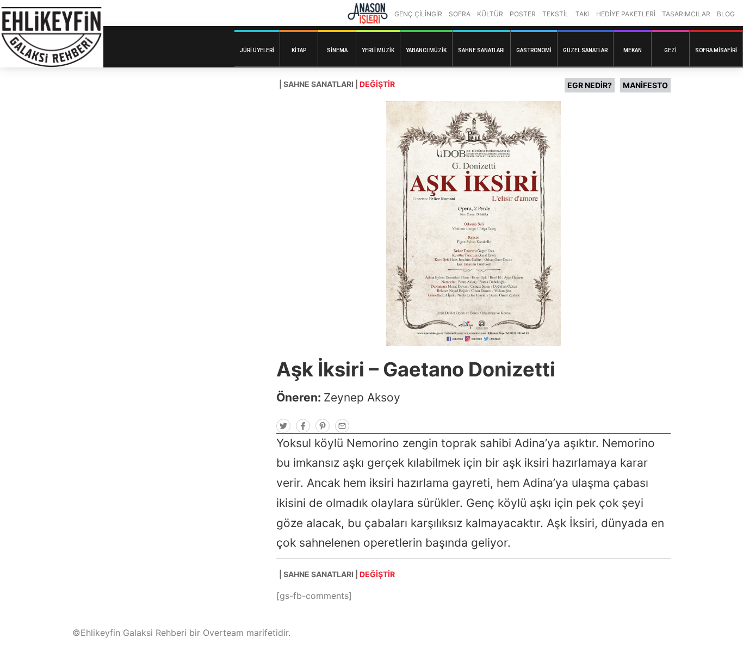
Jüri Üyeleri (257, 50)
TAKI (582, 14)
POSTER (523, 14)
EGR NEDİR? (589, 85)
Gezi (670, 50)
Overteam (223, 632)
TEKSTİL (555, 14)
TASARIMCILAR (686, 14)
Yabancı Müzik (426, 50)
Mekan (632, 50)
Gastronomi (534, 50)
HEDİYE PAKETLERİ (625, 14)
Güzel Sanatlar (585, 50)
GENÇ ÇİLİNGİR (418, 14)
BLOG (726, 14)
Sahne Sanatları (481, 50)
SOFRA (459, 14)
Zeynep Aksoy (362, 397)
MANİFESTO (645, 85)
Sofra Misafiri (716, 50)
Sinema (337, 50)
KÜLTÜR (490, 14)
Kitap (299, 50)
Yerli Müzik (378, 50)
